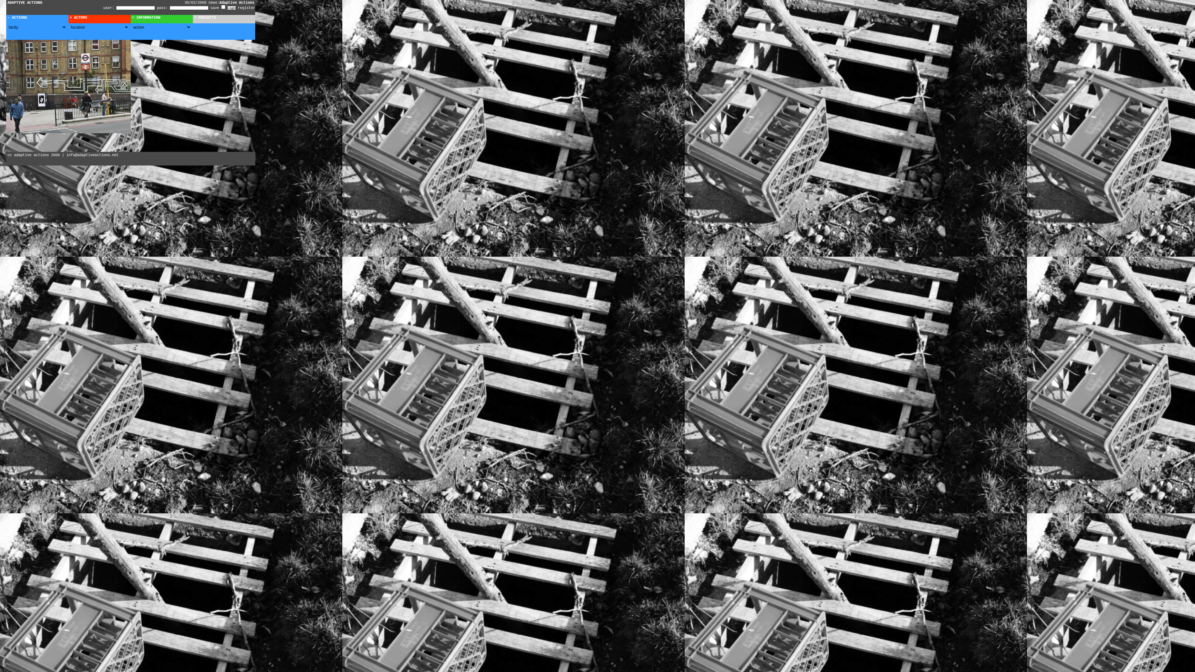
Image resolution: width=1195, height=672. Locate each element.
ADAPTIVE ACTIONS (24, 3)
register (246, 8)
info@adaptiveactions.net (92, 155)
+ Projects (205, 18)
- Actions (17, 18)
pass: (162, 8)
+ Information (146, 18)
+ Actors (78, 18)
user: (109, 8)
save (215, 8)
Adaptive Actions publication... (231, 3)
